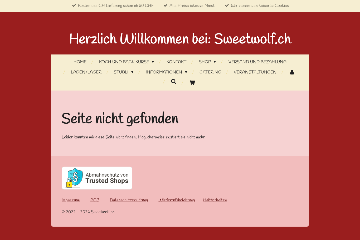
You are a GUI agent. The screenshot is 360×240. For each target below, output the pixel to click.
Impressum (71, 200)
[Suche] (173, 82)
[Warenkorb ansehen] (192, 83)
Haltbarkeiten (215, 200)
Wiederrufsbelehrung (176, 200)
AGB (94, 200)
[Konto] (291, 72)
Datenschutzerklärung (129, 200)
